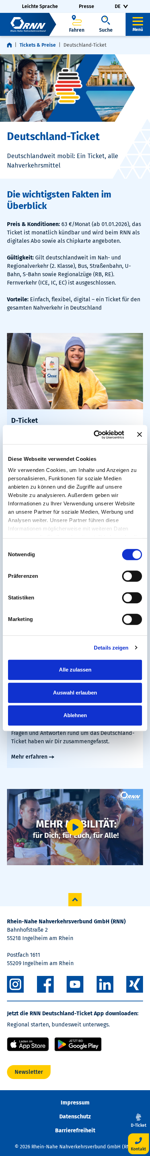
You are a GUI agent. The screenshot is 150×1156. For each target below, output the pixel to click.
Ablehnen (75, 715)
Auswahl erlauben (75, 693)
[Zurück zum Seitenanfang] (75, 899)
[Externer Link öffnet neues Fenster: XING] (134, 984)
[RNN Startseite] (28, 24)
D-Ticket (24, 420)
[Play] (75, 827)
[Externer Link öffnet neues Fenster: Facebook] (45, 984)
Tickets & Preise (38, 45)
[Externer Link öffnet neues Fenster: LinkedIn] (105, 984)
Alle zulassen (75, 670)
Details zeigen (111, 648)
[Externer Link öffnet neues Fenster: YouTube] (75, 984)
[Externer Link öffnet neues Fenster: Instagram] (15, 984)
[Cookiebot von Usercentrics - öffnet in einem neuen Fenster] (94, 434)
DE (117, 6)
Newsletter (29, 1072)
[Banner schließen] (139, 434)
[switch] (132, 576)
